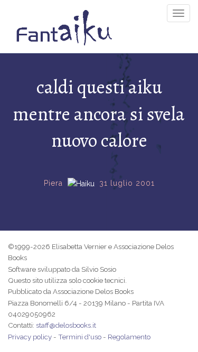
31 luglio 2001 (127, 183)
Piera (53, 183)
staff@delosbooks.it (66, 325)
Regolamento (129, 336)
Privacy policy (30, 336)
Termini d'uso (79, 336)
